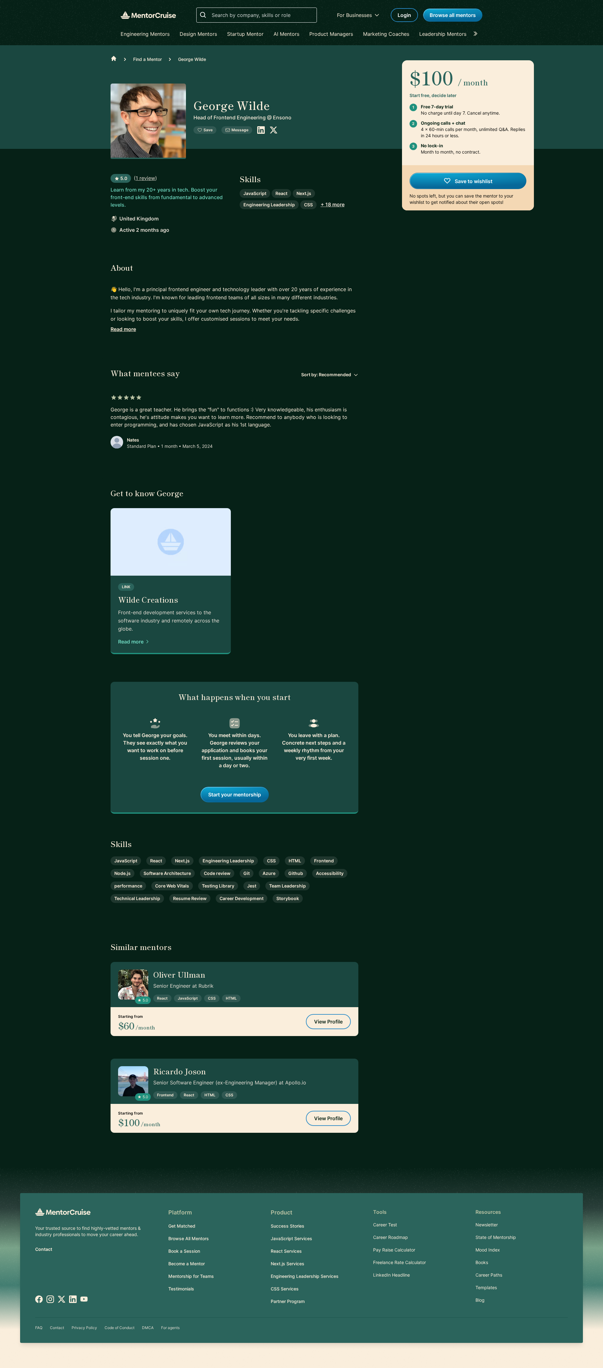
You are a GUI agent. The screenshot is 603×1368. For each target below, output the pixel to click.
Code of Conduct (119, 1327)
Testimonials (181, 1288)
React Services (286, 1251)
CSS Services (285, 1288)
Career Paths (488, 1275)
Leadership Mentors (442, 34)
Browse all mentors (453, 15)
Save (208, 130)
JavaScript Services (291, 1238)
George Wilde (192, 59)
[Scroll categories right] (477, 34)
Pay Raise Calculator (394, 1249)
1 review (145, 178)
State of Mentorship (495, 1237)
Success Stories (287, 1226)
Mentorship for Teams (191, 1276)
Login (404, 15)
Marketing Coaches (386, 34)
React (281, 193)
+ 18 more (333, 204)
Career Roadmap (390, 1237)
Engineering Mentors (145, 34)
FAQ (38, 1327)
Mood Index (487, 1249)
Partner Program (288, 1301)
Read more (123, 329)
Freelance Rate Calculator (399, 1262)
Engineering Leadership (269, 204)
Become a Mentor (186, 1263)
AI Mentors (286, 34)
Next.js (303, 193)
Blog (480, 1300)
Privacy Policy (84, 1327)
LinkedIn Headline (391, 1275)
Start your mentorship (234, 794)
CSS (308, 204)
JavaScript (254, 193)
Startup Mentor (245, 34)
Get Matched (181, 1226)
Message (239, 130)
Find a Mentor (147, 59)
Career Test (385, 1224)
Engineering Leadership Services (305, 1276)
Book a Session (184, 1251)
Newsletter (486, 1224)
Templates (486, 1287)
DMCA (148, 1327)
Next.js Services (287, 1263)
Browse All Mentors (188, 1238)
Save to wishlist (473, 181)
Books (481, 1262)
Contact (43, 1249)
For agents (170, 1327)
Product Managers (331, 34)
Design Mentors (198, 34)
